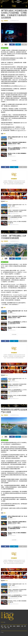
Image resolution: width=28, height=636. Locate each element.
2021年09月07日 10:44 (14, 241)
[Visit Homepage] (14, 6)
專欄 (11, 626)
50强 (8, 627)
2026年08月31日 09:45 (11, 145)
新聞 (2, 626)
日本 (2, 627)
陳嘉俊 (9, 207)
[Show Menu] (1, 6)
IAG (4, 622)
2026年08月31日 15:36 (11, 139)
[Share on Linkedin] (18, 44)
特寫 (5, 626)
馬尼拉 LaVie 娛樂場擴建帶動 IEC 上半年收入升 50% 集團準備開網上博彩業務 (17, 148)
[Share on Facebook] (12, 44)
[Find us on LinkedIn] (2, 632)
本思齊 (9, 213)
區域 (5, 627)
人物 (8, 626)
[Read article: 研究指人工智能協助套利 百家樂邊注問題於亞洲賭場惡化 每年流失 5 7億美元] (4, 144)
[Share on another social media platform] (24, 44)
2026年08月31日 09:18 (11, 156)
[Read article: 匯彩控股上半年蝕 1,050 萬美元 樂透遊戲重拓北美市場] (4, 155)
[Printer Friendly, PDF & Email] (4, 48)
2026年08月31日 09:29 (11, 150)
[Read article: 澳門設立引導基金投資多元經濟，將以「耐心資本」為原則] (4, 138)
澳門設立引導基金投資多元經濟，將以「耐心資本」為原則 (17, 137)
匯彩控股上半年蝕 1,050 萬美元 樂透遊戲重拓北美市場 (17, 154)
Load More (14, 160)
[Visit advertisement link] (14, 1)
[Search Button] (26, 6)
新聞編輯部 (6, 20)
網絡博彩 (18, 626)
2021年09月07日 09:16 (14, 415)
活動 (22, 626)
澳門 (25, 626)
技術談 (14, 626)
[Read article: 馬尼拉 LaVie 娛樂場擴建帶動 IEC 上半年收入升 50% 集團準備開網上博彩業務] (4, 149)
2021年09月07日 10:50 (14, 20)
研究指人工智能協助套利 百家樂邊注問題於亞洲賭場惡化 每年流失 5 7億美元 (17, 143)
